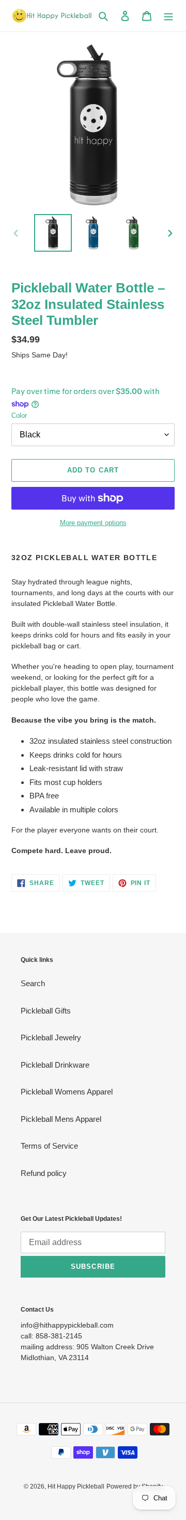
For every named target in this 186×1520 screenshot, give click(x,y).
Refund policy (44, 1173)
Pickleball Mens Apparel (61, 1119)
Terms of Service (49, 1145)
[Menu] (168, 16)
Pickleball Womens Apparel (67, 1091)
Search (33, 983)
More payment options (93, 523)
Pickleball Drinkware (55, 1064)
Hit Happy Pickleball (76, 1486)
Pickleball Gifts (46, 1010)
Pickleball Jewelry (51, 1037)
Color (19, 415)
